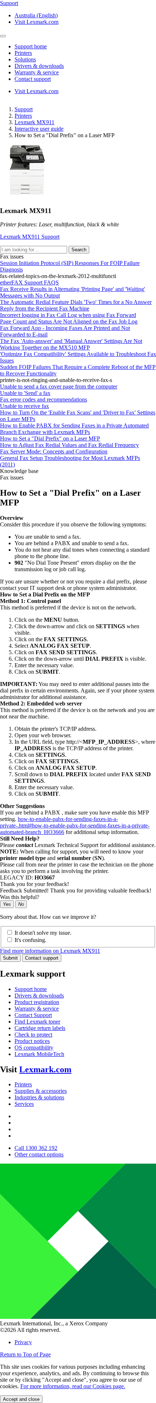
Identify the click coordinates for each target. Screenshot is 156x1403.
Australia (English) (36, 15)
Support (24, 109)
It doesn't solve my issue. (43, 933)
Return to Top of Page (25, 1354)
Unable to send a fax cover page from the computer (58, 386)
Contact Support (33, 1015)
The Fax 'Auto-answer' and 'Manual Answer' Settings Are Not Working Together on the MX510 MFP (71, 344)
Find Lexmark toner (37, 1021)
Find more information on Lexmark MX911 (50, 951)
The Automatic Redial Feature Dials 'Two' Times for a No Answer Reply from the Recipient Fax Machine (76, 305)
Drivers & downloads (39, 995)
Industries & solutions (39, 1097)
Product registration (37, 1002)
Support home (31, 989)
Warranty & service (37, 1008)
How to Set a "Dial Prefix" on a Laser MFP (50, 438)
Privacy (23, 1342)
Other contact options (39, 1154)
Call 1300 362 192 (36, 1148)
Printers (23, 116)
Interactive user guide (39, 129)
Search (78, 249)
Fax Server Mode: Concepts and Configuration (53, 451)
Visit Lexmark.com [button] (36, 22)
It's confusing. (30, 940)
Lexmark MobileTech (39, 1054)
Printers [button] (23, 53)
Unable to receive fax (24, 406)
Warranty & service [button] (37, 72)
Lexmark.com (45, 1069)
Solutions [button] (25, 59)
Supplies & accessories (41, 1091)
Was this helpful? (19, 897)
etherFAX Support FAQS (29, 282)
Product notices (32, 1041)
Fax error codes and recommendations (43, 399)
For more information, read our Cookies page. (72, 1386)
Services (24, 1104)
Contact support (41, 958)
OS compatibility (34, 1047)
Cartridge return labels (40, 1028)
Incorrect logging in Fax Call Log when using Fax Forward (68, 315)
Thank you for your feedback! (34, 884)
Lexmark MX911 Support (29, 237)
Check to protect (33, 1034)
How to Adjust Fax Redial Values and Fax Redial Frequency (69, 445)
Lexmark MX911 (34, 122)
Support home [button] (31, 46)
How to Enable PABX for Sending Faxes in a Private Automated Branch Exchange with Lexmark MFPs (74, 428)
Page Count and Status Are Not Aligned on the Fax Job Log (68, 321)
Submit (10, 958)
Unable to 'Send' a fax (25, 393)
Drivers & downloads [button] (39, 66)
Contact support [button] (33, 79)
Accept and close (21, 1399)
